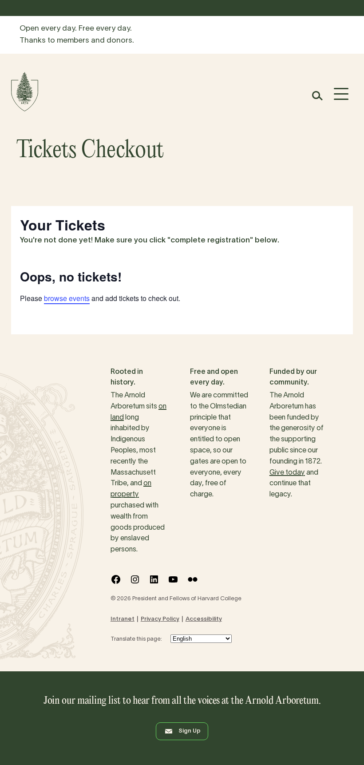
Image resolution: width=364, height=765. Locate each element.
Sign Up (189, 731)
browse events (67, 298)
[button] (316, 95)
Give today (287, 473)
